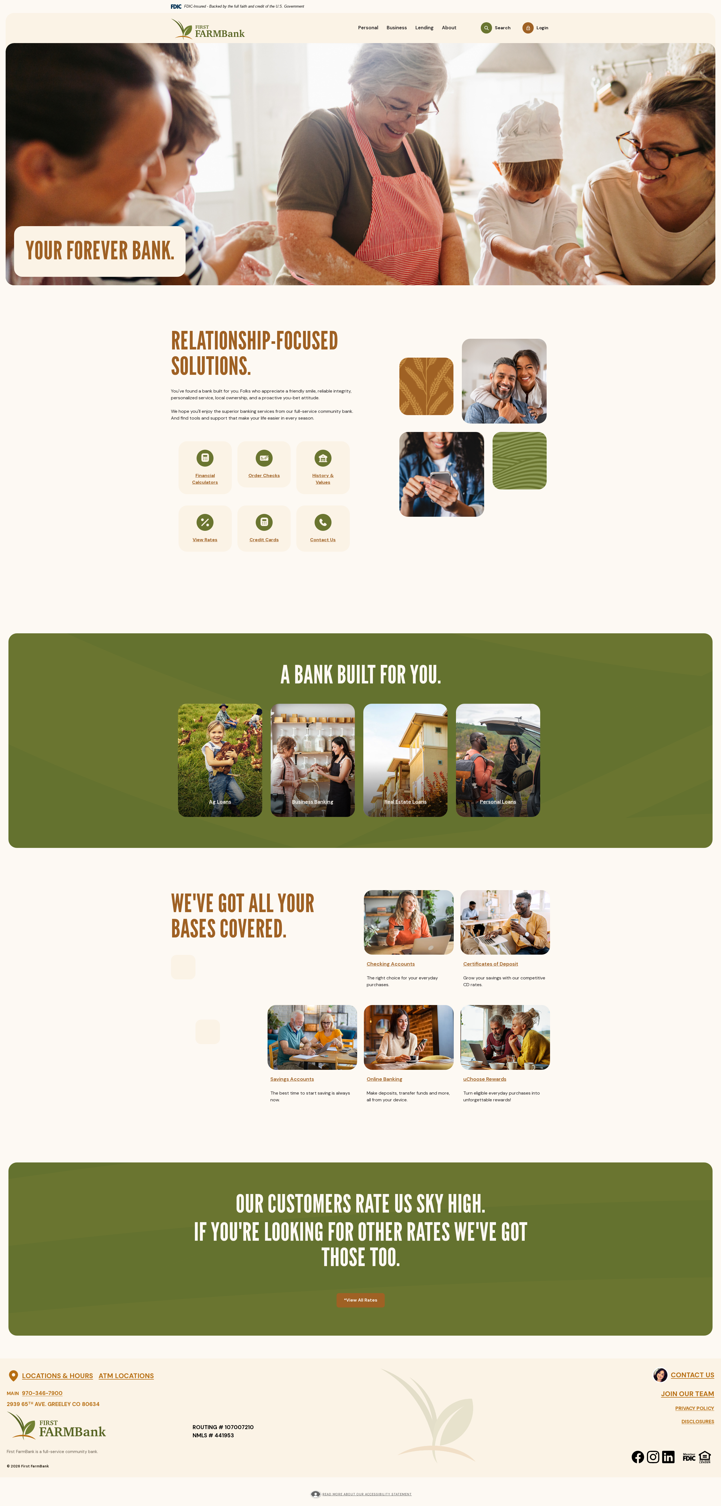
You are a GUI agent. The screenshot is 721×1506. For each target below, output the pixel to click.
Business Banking (312, 801)
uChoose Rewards (484, 1079)
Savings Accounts (292, 1079)
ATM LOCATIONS (126, 1375)
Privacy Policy (694, 1408)
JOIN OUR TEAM (687, 1393)
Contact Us (323, 540)
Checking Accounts (391, 964)
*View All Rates (360, 1300)
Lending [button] (424, 27)
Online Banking (384, 1079)
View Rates (205, 540)
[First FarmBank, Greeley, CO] (208, 28)
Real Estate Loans (405, 801)
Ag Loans (220, 801)
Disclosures (698, 1421)
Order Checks (264, 475)
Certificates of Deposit (490, 964)
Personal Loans (498, 801)
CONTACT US (692, 1375)
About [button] (449, 27)
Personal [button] (368, 27)
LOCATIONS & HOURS (57, 1375)
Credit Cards (264, 540)
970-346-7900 (42, 1393)
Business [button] (397, 27)
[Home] (94, 1425)
